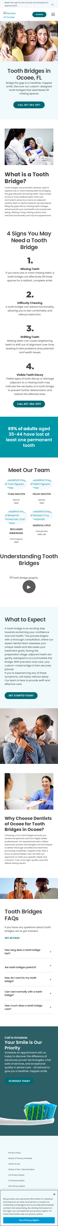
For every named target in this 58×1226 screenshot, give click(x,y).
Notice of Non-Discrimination (21, 1169)
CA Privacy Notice (16, 1175)
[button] (53, 15)
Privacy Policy (14, 1152)
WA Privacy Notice (16, 1186)
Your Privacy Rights (29, 1220)
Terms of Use (14, 1163)
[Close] (54, 1194)
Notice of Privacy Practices (20, 1158)
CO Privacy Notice (16, 1180)
